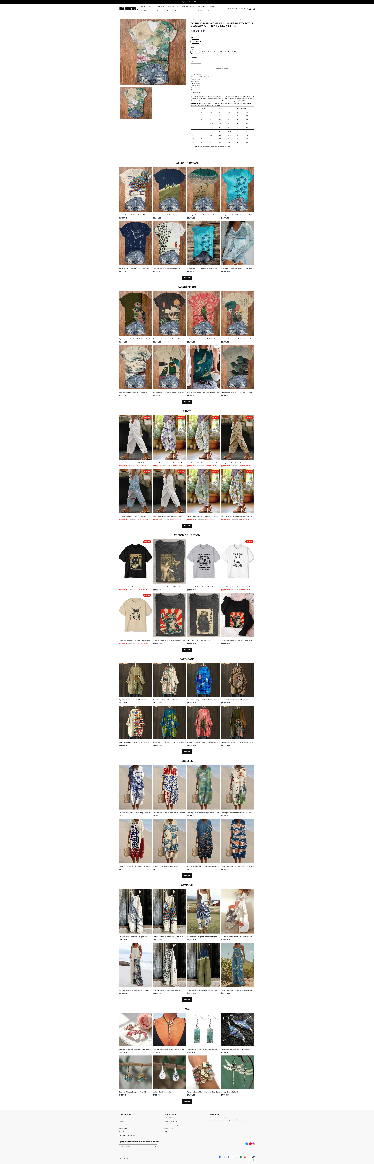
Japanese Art (161, 6)
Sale (209, 11)
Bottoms (159, 11)
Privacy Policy (123, 1128)
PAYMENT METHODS (171, 1121)
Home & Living (198, 11)
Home (143, 6)
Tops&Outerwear (146, 11)
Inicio (192, 20)
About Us (121, 1118)
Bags (176, 11)
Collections (201, 6)
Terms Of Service (124, 1132)
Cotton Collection (187, 6)
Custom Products (124, 1125)
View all (187, 278)
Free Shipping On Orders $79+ (187, 2)
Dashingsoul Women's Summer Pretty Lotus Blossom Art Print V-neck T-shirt (220, 20)
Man (168, 11)
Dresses (212, 6)
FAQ (166, 1132)
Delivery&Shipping (170, 1118)
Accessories (185, 11)
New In (151, 6)
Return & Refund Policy (171, 1125)
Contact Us (122, 1121)
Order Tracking (169, 1128)
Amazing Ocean (173, 6)
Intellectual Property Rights (127, 1135)
